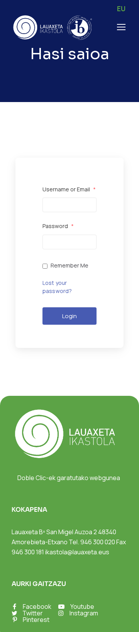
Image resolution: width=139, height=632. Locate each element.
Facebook (37, 606)
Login (69, 316)
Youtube (82, 606)
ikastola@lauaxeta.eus (77, 552)
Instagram (84, 613)
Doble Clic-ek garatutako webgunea (68, 478)
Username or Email (69, 189)
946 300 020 (97, 542)
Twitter (32, 613)
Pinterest (36, 619)
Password (58, 226)
